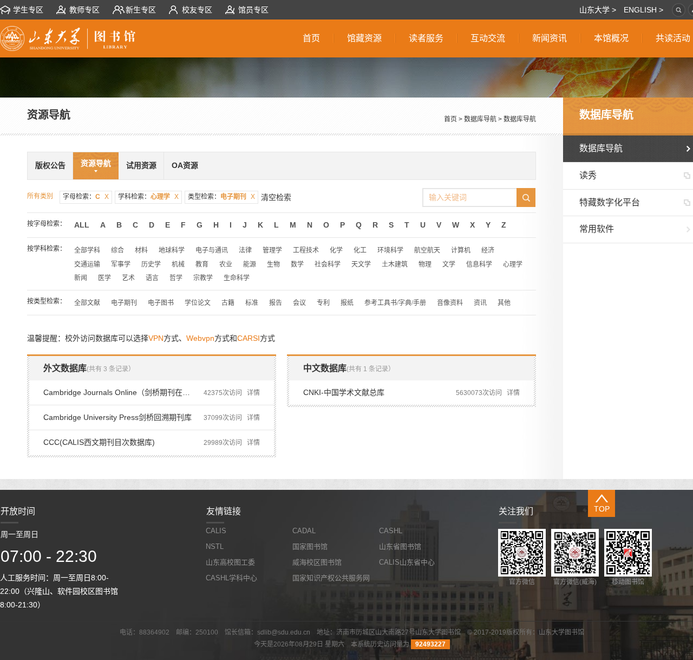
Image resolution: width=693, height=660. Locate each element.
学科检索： (148, 196)
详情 (253, 393)
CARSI (248, 338)
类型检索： (221, 196)
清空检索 (276, 197)
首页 (450, 119)
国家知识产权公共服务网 (331, 578)
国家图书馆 (310, 546)
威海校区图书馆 (317, 562)
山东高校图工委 (230, 562)
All (81, 225)
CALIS (216, 531)
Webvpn (200, 338)
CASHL (390, 531)
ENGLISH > (643, 9)
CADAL (304, 531)
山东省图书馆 (400, 546)
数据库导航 (480, 119)
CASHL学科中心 (231, 578)
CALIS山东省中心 (407, 562)
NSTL (215, 546)
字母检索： (86, 196)
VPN (156, 338)
